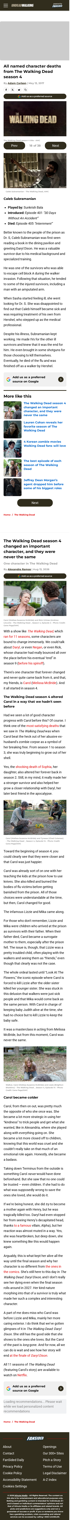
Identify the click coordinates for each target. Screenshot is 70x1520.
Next (55, 145)
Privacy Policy (12, 1466)
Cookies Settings (15, 1486)
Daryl (16, 647)
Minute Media (21, 1495)
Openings (49, 1447)
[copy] (25, 89)
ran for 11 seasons (17, 636)
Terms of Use (52, 1466)
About (7, 1447)
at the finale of (28, 1355)
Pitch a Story (52, 1460)
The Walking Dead (24, 514)
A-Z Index (50, 1480)
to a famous (22, 1225)
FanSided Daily (13, 1460)
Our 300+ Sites (53, 1453)
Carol (27, 683)
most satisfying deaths (42, 726)
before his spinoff (30, 663)
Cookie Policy (12, 1473)
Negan (37, 647)
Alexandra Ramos (19, 569)
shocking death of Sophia (33, 767)
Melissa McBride (44, 683)
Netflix (22, 1375)
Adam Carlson (17, 83)
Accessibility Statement (20, 1480)
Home (7, 514)
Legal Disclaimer (55, 1473)
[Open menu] (6, 5)
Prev (14, 145)
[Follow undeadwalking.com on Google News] (61, 379)
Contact (8, 1453)
